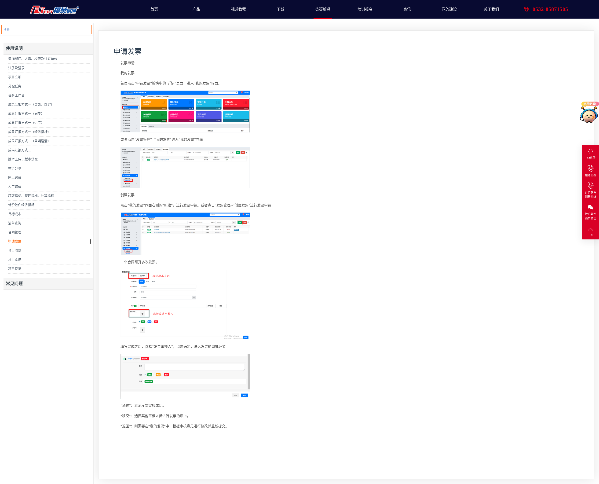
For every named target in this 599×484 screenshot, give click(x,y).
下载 (280, 9)
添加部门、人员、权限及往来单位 (32, 59)
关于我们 (491, 9)
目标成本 (14, 214)
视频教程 (238, 9)
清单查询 (14, 223)
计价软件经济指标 (21, 205)
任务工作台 (16, 95)
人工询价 (14, 186)
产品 (196, 9)
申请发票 (14, 241)
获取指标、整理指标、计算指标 (31, 196)
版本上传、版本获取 (23, 159)
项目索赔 (14, 259)
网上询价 (14, 177)
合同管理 (14, 232)
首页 (154, 9)
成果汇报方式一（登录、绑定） (31, 104)
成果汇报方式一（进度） (26, 123)
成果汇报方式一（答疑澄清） (29, 141)
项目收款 (14, 250)
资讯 (407, 9)
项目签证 (14, 269)
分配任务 (14, 86)
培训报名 (365, 9)
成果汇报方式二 (19, 150)
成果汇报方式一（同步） (26, 113)
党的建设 (449, 9)
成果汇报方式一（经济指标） (29, 132)
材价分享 (14, 168)
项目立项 (14, 77)
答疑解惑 (322, 9)
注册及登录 (16, 68)
